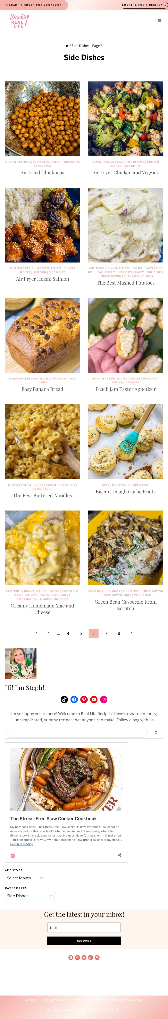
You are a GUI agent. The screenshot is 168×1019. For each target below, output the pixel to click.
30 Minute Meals (104, 162)
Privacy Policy (56, 1000)
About (31, 1000)
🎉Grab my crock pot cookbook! (34, 4)
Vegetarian (142, 595)
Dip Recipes (119, 378)
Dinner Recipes (118, 268)
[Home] (67, 45)
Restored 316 (108, 1010)
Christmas (96, 268)
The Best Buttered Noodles (42, 495)
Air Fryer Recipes (17, 162)
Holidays (125, 272)
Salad (56, 162)
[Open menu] (159, 20)
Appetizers (41, 162)
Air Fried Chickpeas (42, 172)
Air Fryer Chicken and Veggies (125, 172)
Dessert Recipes (38, 378)
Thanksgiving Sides (138, 276)
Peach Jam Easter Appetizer (125, 389)
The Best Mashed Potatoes (126, 282)
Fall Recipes (107, 272)
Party (139, 272)
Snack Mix (43, 166)
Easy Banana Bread (42, 389)
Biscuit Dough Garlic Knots (126, 491)
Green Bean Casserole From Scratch (126, 604)
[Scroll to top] (158, 1003)
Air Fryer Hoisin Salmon (42, 278)
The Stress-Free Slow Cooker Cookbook (108, 1000)
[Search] (156, 733)
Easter (138, 268)
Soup (48, 489)
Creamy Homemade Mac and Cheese (42, 608)
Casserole (13, 591)
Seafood (39, 272)
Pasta (64, 484)
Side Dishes (72, 162)
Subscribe (84, 940)
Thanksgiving (111, 276)
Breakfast (16, 378)
